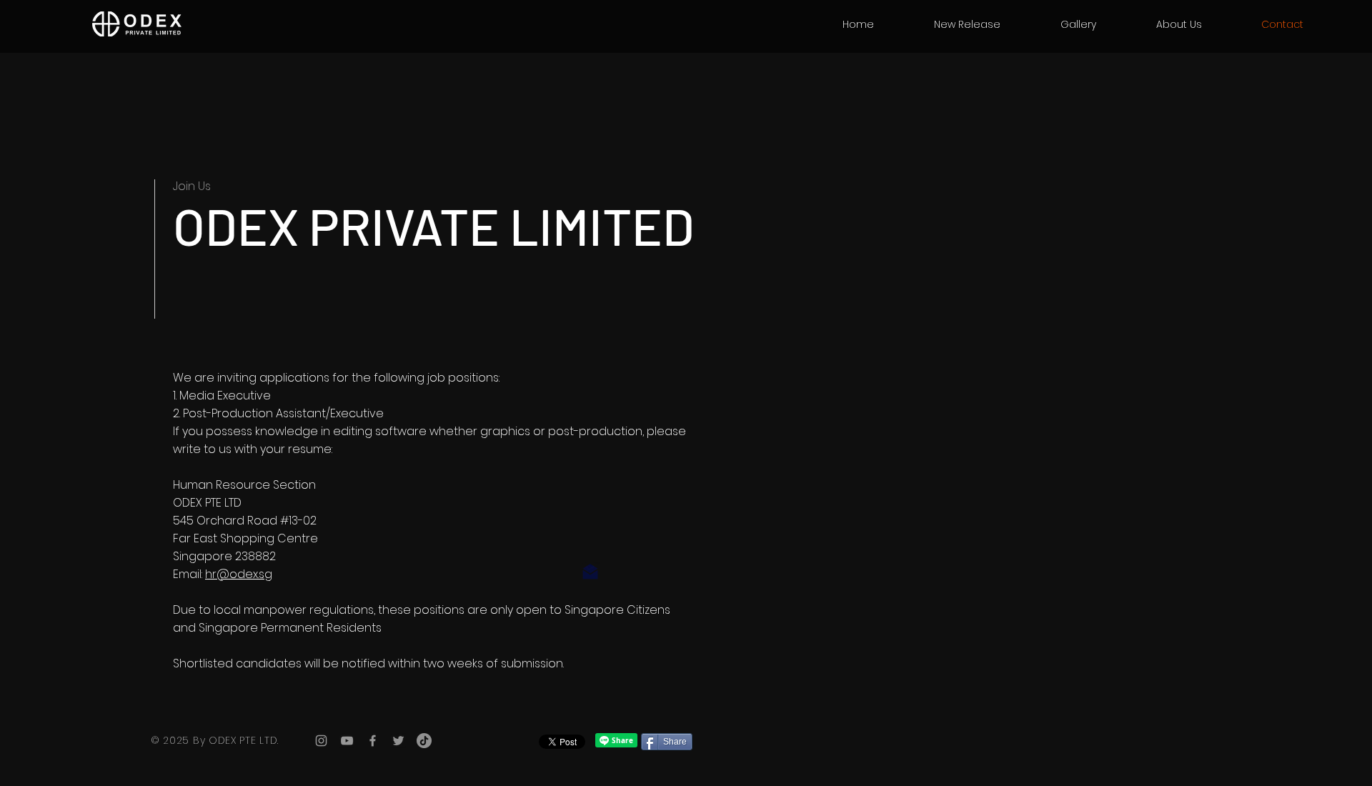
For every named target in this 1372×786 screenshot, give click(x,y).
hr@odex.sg (238, 574)
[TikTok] (424, 740)
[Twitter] (398, 740)
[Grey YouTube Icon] (346, 740)
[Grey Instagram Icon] (321, 740)
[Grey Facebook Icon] (372, 740)
